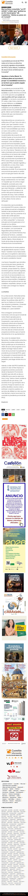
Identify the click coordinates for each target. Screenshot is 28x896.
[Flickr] (18, 758)
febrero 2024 (16, 822)
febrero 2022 (16, 833)
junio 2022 (16, 831)
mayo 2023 (9, 827)
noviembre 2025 (12, 813)
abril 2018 (3, 855)
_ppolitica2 (4, 7)
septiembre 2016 (20, 862)
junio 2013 (3, 881)
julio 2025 (19, 814)
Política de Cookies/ (12, 894)
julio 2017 (18, 858)
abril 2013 (15, 881)
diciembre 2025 (4, 813)
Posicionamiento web (21, 894)
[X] (6, 414)
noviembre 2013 (12, 878)
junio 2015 (3, 870)
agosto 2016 (4, 864)
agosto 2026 (4, 810)
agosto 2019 (12, 847)
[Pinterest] (9, 414)
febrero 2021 (4, 839)
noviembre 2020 (4, 841)
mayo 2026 (21, 810)
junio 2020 (16, 842)
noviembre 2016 (4, 862)
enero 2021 (10, 839)
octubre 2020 (12, 841)
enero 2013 (10, 883)
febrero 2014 (16, 876)
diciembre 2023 (4, 824)
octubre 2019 (20, 845)
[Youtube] (15, 758)
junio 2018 (16, 853)
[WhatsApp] (13, 414)
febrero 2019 (4, 850)
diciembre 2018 (17, 850)
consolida (23, 409)
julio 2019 (18, 847)
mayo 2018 (21, 853)
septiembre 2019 (4, 847)
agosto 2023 (12, 825)
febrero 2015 (4, 872)
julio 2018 (10, 853)
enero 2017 (10, 861)
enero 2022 (22, 833)
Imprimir (5, 419)
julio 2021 (18, 836)
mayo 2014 (21, 875)
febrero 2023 (4, 828)
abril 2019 (15, 848)
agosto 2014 (4, 875)
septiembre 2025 (5, 814)
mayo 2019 (9, 848)
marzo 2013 (21, 881)
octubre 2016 (12, 862)
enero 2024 (23, 822)
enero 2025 (10, 817)
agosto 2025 (12, 814)
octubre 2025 (20, 813)
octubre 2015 (20, 867)
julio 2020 (10, 842)
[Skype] (21, 758)
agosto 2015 (12, 869)
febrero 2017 (4, 861)
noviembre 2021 (12, 834)
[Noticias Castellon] (7, 2)
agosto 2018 (4, 853)
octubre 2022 (12, 830)
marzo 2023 (21, 827)
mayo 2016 (21, 864)
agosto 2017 (12, 858)
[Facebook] (2, 414)
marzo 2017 (21, 859)
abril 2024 (3, 822)
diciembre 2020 (17, 839)
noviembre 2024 (4, 819)
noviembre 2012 (4, 884)
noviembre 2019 (12, 845)
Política (9, 7)
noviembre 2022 (4, 830)
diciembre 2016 (17, 861)
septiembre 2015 (4, 869)
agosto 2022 (4, 831)
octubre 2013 (20, 878)
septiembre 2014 (20, 873)
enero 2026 (22, 811)
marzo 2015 (21, 870)
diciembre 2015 (4, 867)
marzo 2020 (9, 844)
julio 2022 (10, 831)
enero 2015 (10, 872)
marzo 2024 (9, 822)
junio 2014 (16, 875)
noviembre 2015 (12, 867)
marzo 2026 (9, 811)
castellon (13, 409)
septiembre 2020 (20, 841)
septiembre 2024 (20, 819)
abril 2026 (3, 811)
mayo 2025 (9, 816)
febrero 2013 (4, 883)
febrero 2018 (16, 855)
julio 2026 (10, 810)
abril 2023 (16, 827)
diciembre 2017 (4, 856)
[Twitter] (9, 758)
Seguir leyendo (14, 47)
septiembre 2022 (20, 830)
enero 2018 (22, 855)
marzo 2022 (9, 833)
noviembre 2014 (4, 873)
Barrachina (8, 409)
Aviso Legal (17, 893)
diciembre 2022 (18, 828)
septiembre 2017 (4, 858)
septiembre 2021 (4, 836)
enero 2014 (22, 876)
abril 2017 (15, 859)
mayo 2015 (9, 870)
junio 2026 (16, 810)
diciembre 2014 (17, 872)
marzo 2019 (21, 848)
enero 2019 (10, 850)
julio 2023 (19, 825)
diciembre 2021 (4, 834)
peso (3, 411)
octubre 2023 (20, 824)
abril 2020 (3, 844)
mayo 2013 (9, 881)
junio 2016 (16, 864)
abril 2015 (15, 870)
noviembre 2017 (12, 856)
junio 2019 (3, 848)
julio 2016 (10, 864)
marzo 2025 (21, 816)
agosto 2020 (4, 842)
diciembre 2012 (17, 883)
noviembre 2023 (12, 824)
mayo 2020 (22, 842)
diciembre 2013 (4, 878)
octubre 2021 (20, 834)
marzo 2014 (9, 876)
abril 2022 (3, 833)
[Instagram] (12, 758)
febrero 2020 (16, 844)
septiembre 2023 (5, 825)
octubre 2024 (12, 819)
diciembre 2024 (17, 817)
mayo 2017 (9, 859)
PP (5, 411)
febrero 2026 (16, 811)
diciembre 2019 (4, 845)
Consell (18, 409)
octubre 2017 (20, 856)
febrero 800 (18, 884)
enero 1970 (12, 884)
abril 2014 (3, 876)
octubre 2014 (12, 873)
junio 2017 (3, 859)
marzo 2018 (9, 855)
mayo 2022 (21, 831)
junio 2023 (3, 827)
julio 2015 (18, 869)
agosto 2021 (12, 836)
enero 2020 (23, 844)
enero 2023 (10, 828)
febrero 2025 (4, 817)
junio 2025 (3, 816)
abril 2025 (15, 816)
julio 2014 (10, 875)
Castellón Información (8, 57)
